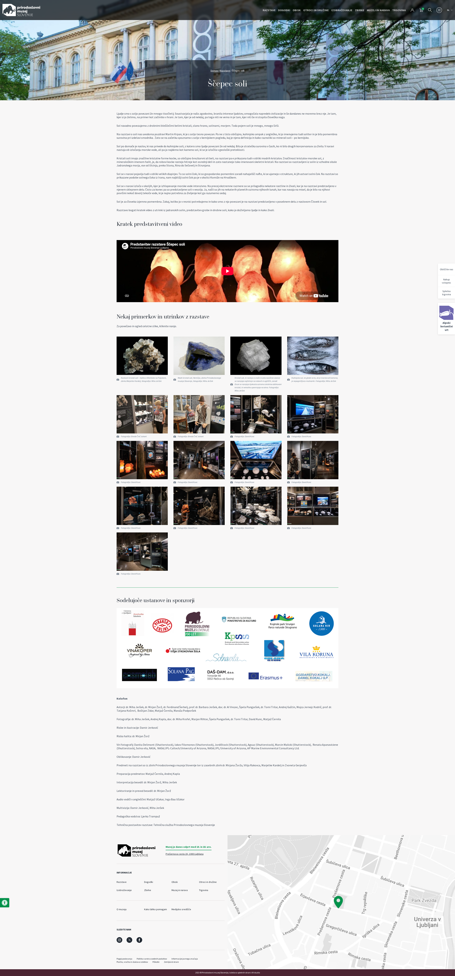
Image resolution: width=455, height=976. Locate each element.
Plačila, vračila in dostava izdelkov (132, 962)
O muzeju (122, 909)
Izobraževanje (341, 10)
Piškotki (155, 962)
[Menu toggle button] (439, 10)
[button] (4, 902)
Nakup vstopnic (446, 281)
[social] (119, 940)
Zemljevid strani (171, 962)
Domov (214, 70)
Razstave (269, 10)
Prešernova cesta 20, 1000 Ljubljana (185, 854)
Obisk (297, 10)
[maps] (341, 902)
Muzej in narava (378, 10)
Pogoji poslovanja (124, 958)
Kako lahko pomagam (155, 909)
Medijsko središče (181, 909)
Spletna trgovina (446, 293)
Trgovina (399, 10)
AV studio (255, 972)
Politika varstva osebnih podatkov (152, 958)
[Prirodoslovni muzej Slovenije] (21, 10)
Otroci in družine (316, 10)
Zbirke (359, 10)
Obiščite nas (446, 269)
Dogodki (284, 10)
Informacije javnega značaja (185, 958)
